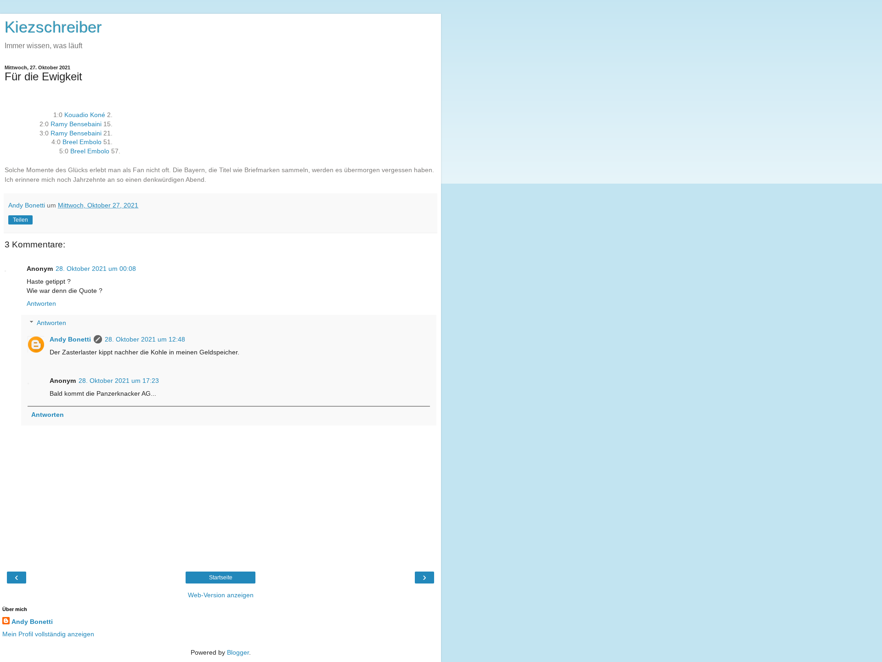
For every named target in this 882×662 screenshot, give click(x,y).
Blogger (238, 652)
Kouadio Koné (84, 114)
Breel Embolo (82, 142)
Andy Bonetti (70, 339)
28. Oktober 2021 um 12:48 (145, 339)
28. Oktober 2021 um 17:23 (119, 380)
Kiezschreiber (53, 27)
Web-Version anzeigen (221, 595)
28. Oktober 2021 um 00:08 (96, 268)
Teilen (20, 220)
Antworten (41, 303)
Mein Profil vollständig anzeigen (48, 634)
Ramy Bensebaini (76, 124)
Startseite (220, 577)
